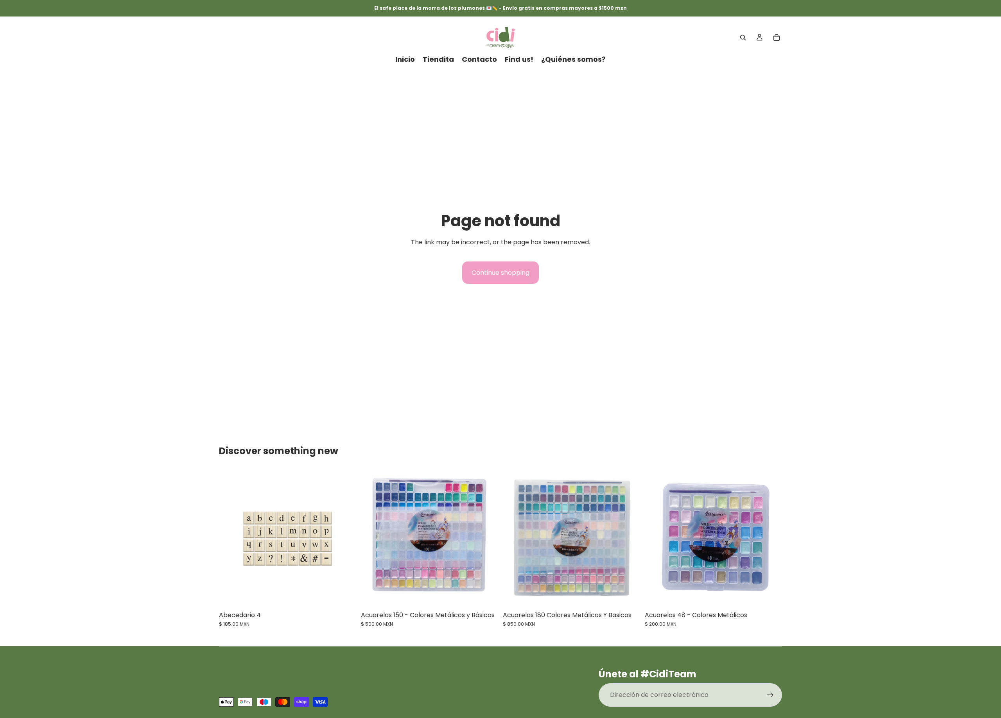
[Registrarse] (770, 695)
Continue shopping (500, 272)
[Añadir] (344, 595)
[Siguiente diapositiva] (486, 538)
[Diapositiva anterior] (372, 538)
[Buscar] (743, 37)
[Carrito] (776, 37)
